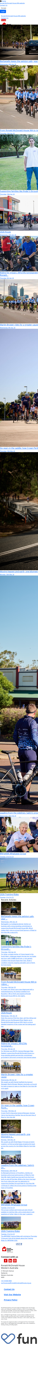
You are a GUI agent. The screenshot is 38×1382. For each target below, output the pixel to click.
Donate (3, 8)
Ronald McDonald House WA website (12, 3)
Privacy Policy (10, 1299)
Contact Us (3, 5)
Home (4, 1)
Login (3, 11)
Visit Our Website (12, 1294)
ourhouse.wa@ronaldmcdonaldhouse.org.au (16, 1283)
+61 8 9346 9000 (6, 1281)
